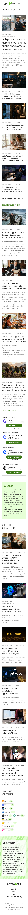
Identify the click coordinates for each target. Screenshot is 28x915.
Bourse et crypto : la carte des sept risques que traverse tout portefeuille (13, 235)
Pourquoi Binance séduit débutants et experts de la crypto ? (11, 651)
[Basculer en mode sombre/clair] (19, 3)
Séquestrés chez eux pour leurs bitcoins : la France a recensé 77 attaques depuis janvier (13, 127)
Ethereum (8, 805)
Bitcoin (8, 801)
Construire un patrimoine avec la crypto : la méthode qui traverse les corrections (14, 387)
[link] (14, 422)
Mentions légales (14, 905)
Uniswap (8, 830)
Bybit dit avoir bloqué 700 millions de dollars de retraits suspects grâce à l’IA (12, 189)
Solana (8, 808)
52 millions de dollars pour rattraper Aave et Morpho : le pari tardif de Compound (11, 96)
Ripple (7, 815)
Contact (14, 892)
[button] (22, 3)
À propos (14, 889)
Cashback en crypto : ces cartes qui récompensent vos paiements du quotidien (14, 339)
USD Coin (9, 812)
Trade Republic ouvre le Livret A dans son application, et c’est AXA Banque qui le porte (12, 158)
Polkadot (8, 826)
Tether (20, 815)
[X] (18, 896)
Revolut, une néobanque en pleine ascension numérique (11, 608)
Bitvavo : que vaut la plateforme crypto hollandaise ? (11, 691)
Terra (7, 819)
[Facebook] (15, 896)
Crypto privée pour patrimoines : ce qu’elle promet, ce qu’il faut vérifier (14, 285)
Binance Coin (10, 823)
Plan (14, 894)
